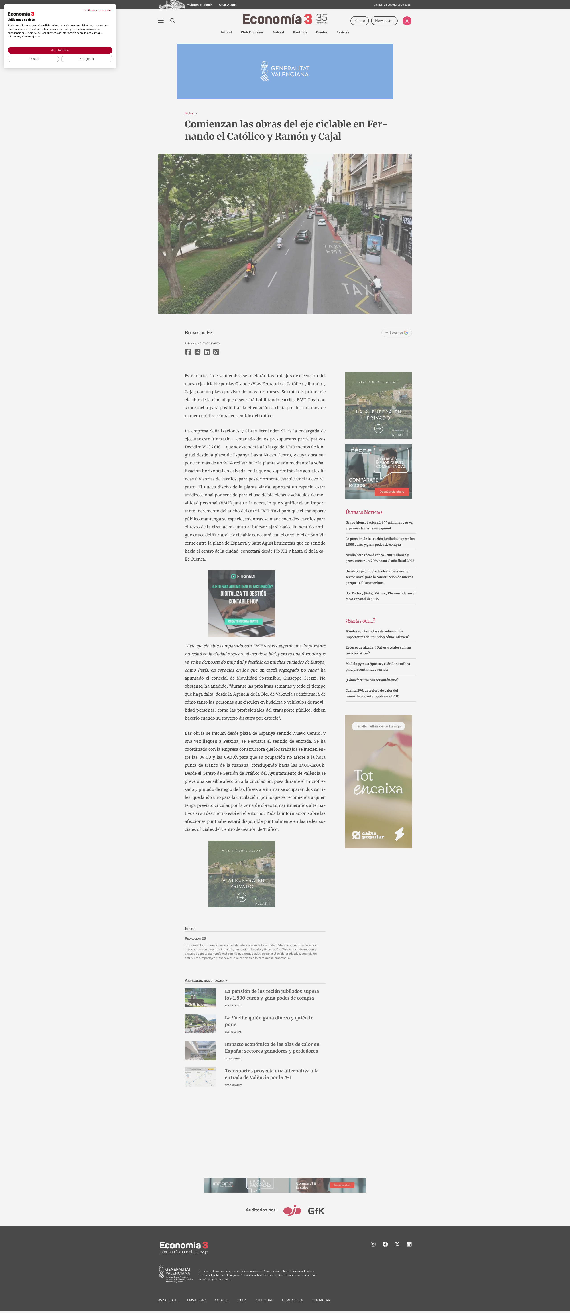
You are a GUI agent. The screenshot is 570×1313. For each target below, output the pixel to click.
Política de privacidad (97, 10)
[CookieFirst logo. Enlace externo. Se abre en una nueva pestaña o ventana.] (21, 14)
